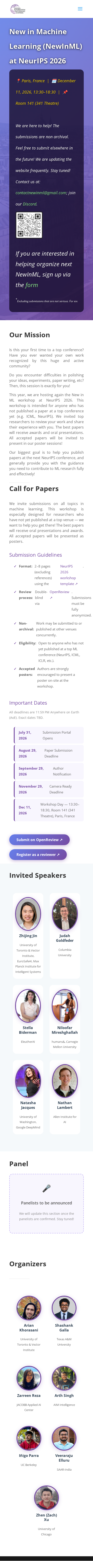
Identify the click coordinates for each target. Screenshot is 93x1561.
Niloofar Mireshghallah (65, 1030)
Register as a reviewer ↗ (38, 854)
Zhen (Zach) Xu (46, 1517)
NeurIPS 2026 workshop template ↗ (69, 575)
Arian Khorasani (28, 1328)
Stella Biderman (28, 1030)
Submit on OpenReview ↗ (39, 839)
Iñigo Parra (29, 1455)
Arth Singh (64, 1395)
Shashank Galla (64, 1328)
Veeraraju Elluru (64, 1458)
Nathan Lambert (64, 1105)
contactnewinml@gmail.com (41, 192)
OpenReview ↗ (59, 595)
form (32, 285)
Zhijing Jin (28, 935)
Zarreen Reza (29, 1395)
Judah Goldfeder (65, 938)
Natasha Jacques (28, 1105)
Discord (29, 204)
